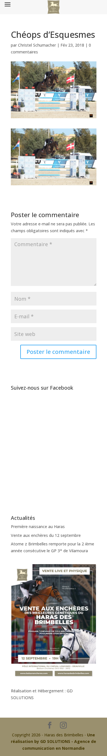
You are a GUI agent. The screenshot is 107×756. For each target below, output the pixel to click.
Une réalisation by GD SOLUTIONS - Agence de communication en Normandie (53, 741)
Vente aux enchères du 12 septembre (46, 535)
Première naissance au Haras (38, 526)
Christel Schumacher (37, 45)
